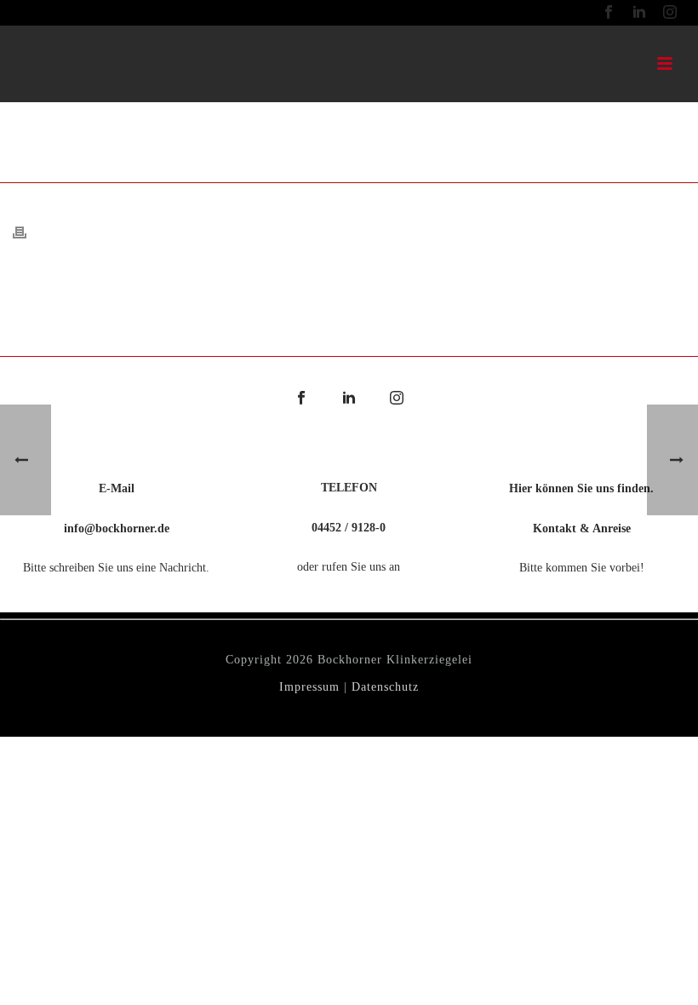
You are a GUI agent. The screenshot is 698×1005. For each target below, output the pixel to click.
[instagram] (396, 399)
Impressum (309, 687)
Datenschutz (385, 687)
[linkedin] (349, 399)
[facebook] (301, 399)
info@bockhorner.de (116, 528)
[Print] (28, 231)
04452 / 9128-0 (349, 527)
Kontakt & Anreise (582, 528)
